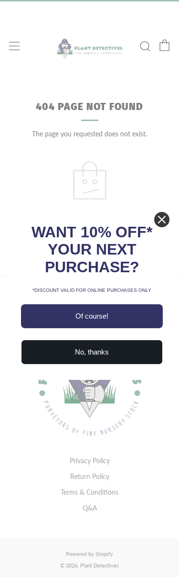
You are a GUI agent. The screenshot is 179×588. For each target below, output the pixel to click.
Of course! (91, 316)
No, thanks (92, 352)
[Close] (161, 219)
